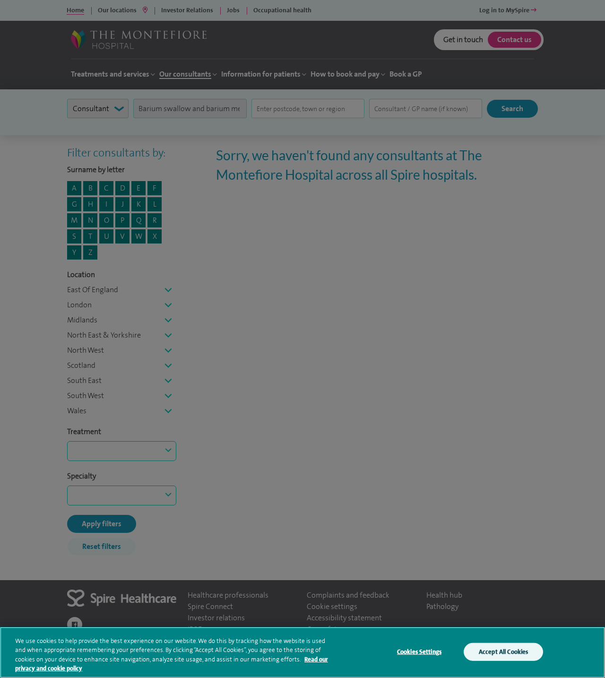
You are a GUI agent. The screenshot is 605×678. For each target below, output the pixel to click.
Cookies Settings (419, 652)
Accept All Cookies (503, 652)
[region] (302, 652)
